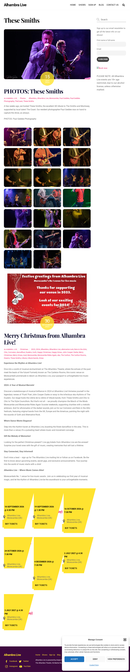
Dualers (29, 352)
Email (99, 49)
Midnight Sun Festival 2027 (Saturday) (25, 604)
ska (58, 355)
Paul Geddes (64, 98)
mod (25, 355)
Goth (34, 352)
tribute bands (33, 358)
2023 (33, 349)
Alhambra (32, 98)
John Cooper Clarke (70, 352)
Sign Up (92, 5)
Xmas (41, 358)
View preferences (116, 659)
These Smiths (28, 101)
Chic (5, 352)
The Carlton (65, 355)
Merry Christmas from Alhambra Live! (44, 339)
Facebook (13, 661)
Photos (23, 98)
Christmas (24, 349)
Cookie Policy (94, 665)
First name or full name (106, 40)
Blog (101, 5)
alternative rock (67, 349)
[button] (125, 639)
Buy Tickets (11, 524)
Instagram (13, 666)
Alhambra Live (10, 98)
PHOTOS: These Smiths (33, 91)
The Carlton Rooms (78, 355)
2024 (38, 349)
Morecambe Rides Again (47, 355)
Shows (82, 5)
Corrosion (12, 352)
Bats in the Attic (80, 349)
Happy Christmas (44, 352)
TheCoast (19, 101)
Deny (95, 659)
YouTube (26, 666)
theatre (7, 358)
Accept (74, 659)
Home (73, 5)
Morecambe (54, 98)
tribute (24, 358)
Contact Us (113, 5)
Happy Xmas (57, 352)
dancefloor (21, 352)
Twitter (26, 661)
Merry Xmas (17, 355)
